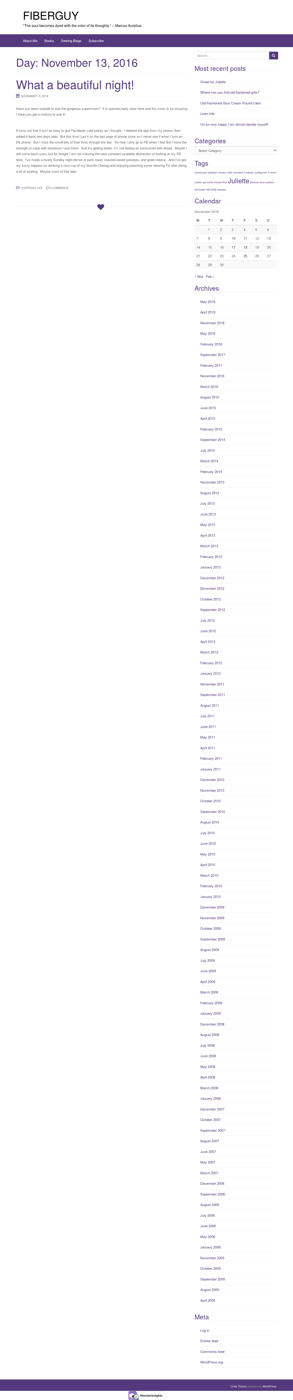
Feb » (210, 276)
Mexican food (257, 182)
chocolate (238, 172)
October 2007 (210, 1119)
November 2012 (212, 588)
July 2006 (207, 1215)
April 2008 (207, 1077)
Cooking (248, 172)
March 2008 (209, 1087)
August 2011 (209, 705)
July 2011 (207, 715)
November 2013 (212, 482)
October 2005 (210, 1268)
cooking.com (260, 172)
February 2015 (211, 429)
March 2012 (209, 652)
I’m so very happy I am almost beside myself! (234, 124)
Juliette (238, 180)
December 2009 (212, 907)
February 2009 (211, 1002)
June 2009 (208, 970)
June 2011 (208, 726)
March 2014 (209, 460)
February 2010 (211, 885)
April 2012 (207, 641)
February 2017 (211, 365)
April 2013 (207, 535)
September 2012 (212, 609)
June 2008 (208, 1055)
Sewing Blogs (71, 40)
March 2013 (209, 545)
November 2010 (212, 790)
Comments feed (212, 1351)
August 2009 (209, 949)
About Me (30, 40)
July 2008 (207, 1045)
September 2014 (212, 439)
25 (245, 255)
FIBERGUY (51, 15)
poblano (270, 182)
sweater (221, 189)
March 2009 (209, 992)
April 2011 (207, 747)
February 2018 (211, 344)
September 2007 (212, 1130)
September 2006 (212, 1194)
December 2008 (212, 1024)
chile (229, 172)
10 (233, 238)
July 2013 (207, 503)
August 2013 (209, 492)
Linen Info (207, 113)
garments (208, 182)
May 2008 (207, 1066)
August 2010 (209, 822)
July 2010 (207, 832)
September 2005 (212, 1279)
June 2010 (208, 843)
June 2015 (208, 407)
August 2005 (209, 1289)
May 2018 (207, 333)
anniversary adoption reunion (210, 172)
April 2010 (207, 864)
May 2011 (207, 737)
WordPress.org (211, 1362)
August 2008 (209, 1034)
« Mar (199, 276)
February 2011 (211, 758)
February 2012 (211, 662)
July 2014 (207, 450)
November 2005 (212, 1257)
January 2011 (210, 769)
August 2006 (209, 1204)
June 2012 (208, 630)
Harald (217, 182)
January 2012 (210, 673)
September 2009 (212, 939)
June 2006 (208, 1225)
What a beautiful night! (75, 84)
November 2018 (212, 322)
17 (233, 247)
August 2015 (209, 397)
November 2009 (212, 917)
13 (269, 238)
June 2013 (208, 514)
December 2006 (212, 1183)
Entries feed (209, 1340)
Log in (204, 1330)
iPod (224, 182)
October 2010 (210, 800)
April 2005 (207, 1300)
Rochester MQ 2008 (206, 189)
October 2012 (210, 599)
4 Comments (59, 188)
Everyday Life (32, 188)
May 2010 (207, 854)
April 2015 (207, 418)
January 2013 (210, 567)
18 (245, 247)
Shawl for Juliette (213, 81)
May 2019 (207, 301)
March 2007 (209, 1172)
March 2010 (209, 875)
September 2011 (212, 694)
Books (49, 40)
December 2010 (212, 779)
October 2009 (210, 928)
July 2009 (207, 960)
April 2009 (207, 981)
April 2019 (207, 312)
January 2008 (210, 1098)
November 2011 (212, 684)
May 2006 (207, 1236)
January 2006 (210, 1247)
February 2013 (211, 556)
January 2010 (210, 896)
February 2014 (211, 471)
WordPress (269, 1386)
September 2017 (212, 354)
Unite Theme (239, 1386)
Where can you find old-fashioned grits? (229, 92)
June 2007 (208, 1151)
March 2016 (209, 386)
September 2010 (212, 811)
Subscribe (96, 40)
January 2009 (210, 1013)
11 (245, 238)
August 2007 (209, 1140)
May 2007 (207, 1162)
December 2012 (212, 577)
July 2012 (207, 620)
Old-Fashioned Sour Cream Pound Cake (230, 103)
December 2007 (212, 1109)
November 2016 (212, 375)
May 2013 (207, 524)
